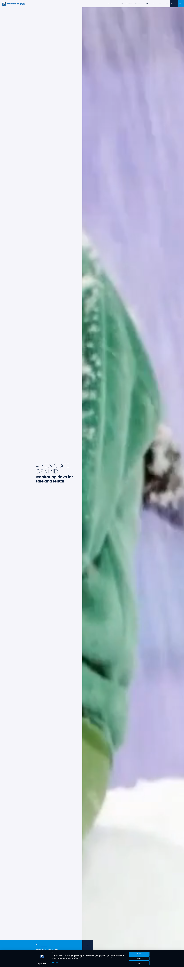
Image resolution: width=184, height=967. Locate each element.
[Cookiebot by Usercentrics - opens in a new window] (42, 964)
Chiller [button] (147, 3)
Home (109, 3)
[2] (44, 946)
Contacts (173, 3)
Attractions (129, 3)
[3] (50, 946)
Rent (122, 3)
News (166, 3)
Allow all (139, 953)
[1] (38, 946)
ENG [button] (180, 3)
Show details (55, 962)
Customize (138, 958)
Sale (116, 3)
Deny (139, 963)
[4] (56, 946)
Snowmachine (138, 3)
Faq (154, 3)
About (160, 3)
